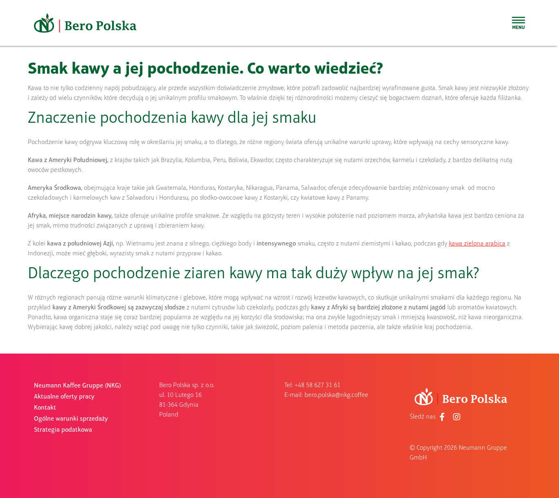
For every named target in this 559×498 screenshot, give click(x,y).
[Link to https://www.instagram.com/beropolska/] (456, 417)
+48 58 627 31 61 (317, 385)
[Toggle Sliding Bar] (518, 23)
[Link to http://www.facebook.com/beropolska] (442, 417)
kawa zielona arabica (477, 244)
